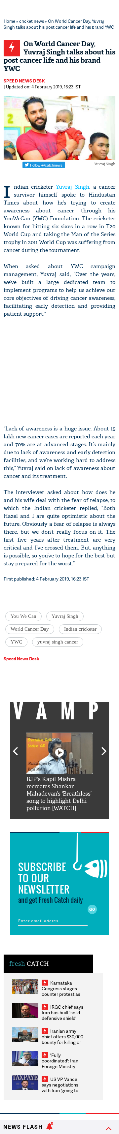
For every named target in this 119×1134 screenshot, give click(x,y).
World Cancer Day (30, 629)
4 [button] (69, 823)
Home (9, 21)
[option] (59, 772)
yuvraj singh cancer (57, 642)
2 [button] (49, 823)
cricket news (31, 21)
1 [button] (39, 823)
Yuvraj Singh (72, 186)
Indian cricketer (80, 629)
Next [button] (104, 747)
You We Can (23, 616)
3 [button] (59, 823)
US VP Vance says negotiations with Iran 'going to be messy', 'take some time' (60, 1090)
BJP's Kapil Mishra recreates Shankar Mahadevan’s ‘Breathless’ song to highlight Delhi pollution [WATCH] (59, 794)
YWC (16, 642)
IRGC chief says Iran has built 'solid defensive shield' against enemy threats (62, 1018)
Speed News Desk (24, 81)
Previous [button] (15, 747)
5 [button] (79, 823)
